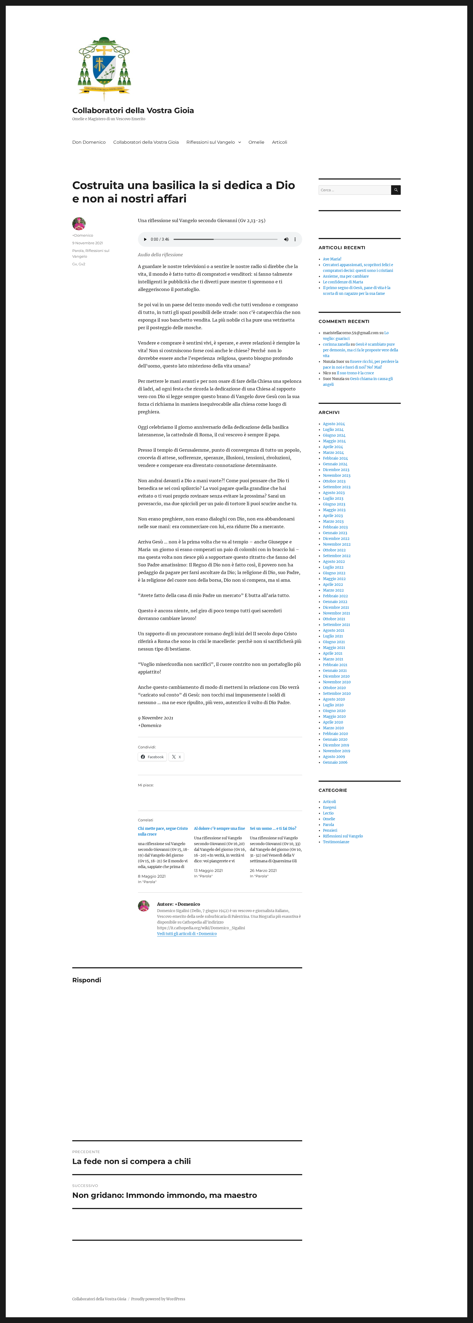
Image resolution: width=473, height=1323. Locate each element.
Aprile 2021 (332, 653)
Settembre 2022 (337, 556)
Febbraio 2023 (335, 527)
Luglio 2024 (333, 429)
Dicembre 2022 (336, 538)
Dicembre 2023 (336, 470)
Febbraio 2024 (335, 458)
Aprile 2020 (333, 722)
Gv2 (82, 264)
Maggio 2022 (334, 579)
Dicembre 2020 (336, 676)
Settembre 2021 (336, 624)
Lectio (328, 813)
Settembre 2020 (337, 693)
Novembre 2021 (336, 613)
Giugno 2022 (334, 573)
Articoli (279, 142)
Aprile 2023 (333, 515)
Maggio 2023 (334, 510)
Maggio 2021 (334, 647)
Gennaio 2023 (335, 533)
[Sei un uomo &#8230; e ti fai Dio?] (278, 852)
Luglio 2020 (333, 705)
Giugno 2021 (334, 642)
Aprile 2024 (333, 447)
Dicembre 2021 (336, 607)
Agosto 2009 (334, 756)
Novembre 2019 (336, 751)
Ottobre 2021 (334, 619)
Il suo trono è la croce (355, 373)
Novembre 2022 (337, 544)
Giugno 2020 (334, 710)
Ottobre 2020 (334, 688)
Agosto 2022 (334, 561)
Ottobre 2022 (334, 550)
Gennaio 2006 (335, 762)
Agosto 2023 (334, 492)
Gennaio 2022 (335, 601)
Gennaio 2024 (335, 464)
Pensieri (330, 830)
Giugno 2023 (334, 504)
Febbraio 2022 (335, 596)
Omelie (256, 142)
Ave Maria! (332, 259)
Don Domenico (89, 142)
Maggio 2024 (334, 441)
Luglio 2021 (333, 636)
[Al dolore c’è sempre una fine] (222, 852)
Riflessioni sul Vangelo (210, 142)
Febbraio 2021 (335, 665)
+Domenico (82, 235)
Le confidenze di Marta (343, 282)
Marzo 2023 (333, 521)
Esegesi (329, 807)
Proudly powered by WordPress (158, 1299)
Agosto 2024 (334, 424)
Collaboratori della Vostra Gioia (133, 110)
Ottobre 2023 (334, 481)
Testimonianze (336, 842)
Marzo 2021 (333, 659)
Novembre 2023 (336, 475)
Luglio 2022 (333, 567)
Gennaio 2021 (335, 670)
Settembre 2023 (336, 487)
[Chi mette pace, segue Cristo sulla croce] (166, 855)
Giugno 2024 (334, 435)
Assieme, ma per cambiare (346, 276)
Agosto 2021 (333, 630)
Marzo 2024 (333, 452)
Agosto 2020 (334, 699)
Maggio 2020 (334, 716)
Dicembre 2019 (336, 745)
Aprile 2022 (333, 584)
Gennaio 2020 (335, 739)
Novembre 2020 (337, 682)
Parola (78, 250)
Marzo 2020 (333, 728)
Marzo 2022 (333, 590)
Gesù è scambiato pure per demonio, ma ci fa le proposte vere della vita (360, 350)
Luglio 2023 (333, 498)
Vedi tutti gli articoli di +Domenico (187, 933)
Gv (74, 264)
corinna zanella (336, 344)
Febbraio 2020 (335, 733)
